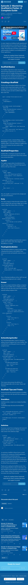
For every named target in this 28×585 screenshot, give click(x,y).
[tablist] (6, 503)
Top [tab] (2, 519)
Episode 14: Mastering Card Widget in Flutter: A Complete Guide (10, 547)
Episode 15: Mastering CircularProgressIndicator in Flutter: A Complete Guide (9, 525)
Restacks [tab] (10, 503)
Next (24, 494)
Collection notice (22, 575)
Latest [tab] (6, 519)
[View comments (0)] (5, 21)
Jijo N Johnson (7, 17)
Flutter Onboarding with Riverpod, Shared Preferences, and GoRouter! (10, 536)
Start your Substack (10, 579)
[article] (14, 528)
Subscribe (20, 1)
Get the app (20, 579)
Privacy (13, 575)
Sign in (25, 1)
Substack (8, 582)
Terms (17, 575)
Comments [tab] (4, 503)
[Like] (2, 21)
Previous (5, 494)
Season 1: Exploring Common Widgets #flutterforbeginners (9, 529)
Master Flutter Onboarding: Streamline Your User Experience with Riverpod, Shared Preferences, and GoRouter (11, 539)
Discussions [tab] (11, 519)
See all (3, 557)
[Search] (25, 519)
